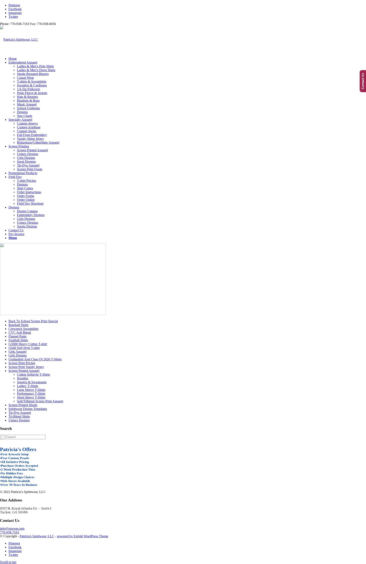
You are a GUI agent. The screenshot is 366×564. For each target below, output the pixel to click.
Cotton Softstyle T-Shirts (33, 374)
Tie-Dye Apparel (19, 412)
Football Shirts (18, 340)
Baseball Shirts (18, 325)
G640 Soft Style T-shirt (24, 348)
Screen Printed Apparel (23, 370)
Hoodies (22, 378)
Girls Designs (17, 355)
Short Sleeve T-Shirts (31, 397)
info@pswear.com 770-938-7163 (12, 530)
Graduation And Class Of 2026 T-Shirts (35, 359)
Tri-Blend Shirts (19, 416)
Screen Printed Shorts (22, 405)
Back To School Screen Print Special (33, 321)
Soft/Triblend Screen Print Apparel (40, 401)
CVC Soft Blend (19, 332)
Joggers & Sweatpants (32, 382)
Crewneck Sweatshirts (23, 329)
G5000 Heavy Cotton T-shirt (27, 344)
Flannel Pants (17, 336)
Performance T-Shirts (31, 393)
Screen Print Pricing (21, 363)
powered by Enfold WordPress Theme (82, 536)
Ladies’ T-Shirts (27, 386)
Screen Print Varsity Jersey (26, 367)
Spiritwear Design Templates (27, 409)
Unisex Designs (19, 420)
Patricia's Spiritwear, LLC (37, 536)
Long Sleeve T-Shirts (31, 390)
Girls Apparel (17, 351)
